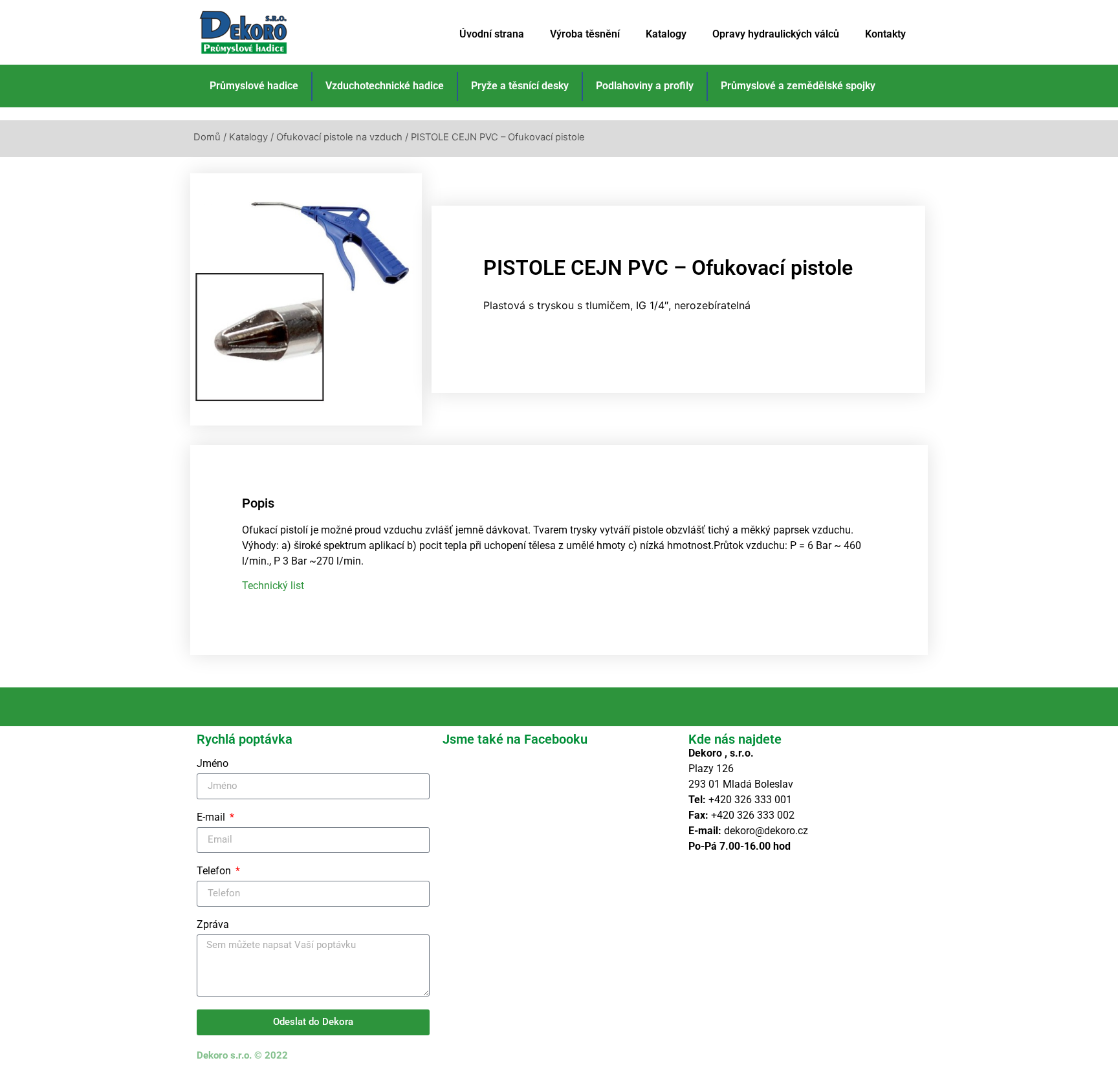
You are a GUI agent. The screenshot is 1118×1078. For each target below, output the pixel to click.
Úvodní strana (491, 34)
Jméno (212, 764)
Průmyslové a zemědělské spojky (798, 86)
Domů (207, 137)
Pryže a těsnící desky (520, 86)
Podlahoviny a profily (645, 86)
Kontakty (885, 34)
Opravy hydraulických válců (775, 34)
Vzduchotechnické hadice (384, 86)
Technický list (273, 585)
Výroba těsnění (585, 34)
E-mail (212, 817)
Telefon (215, 871)
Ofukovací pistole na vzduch (339, 137)
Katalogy (666, 34)
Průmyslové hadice (254, 86)
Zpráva (213, 925)
